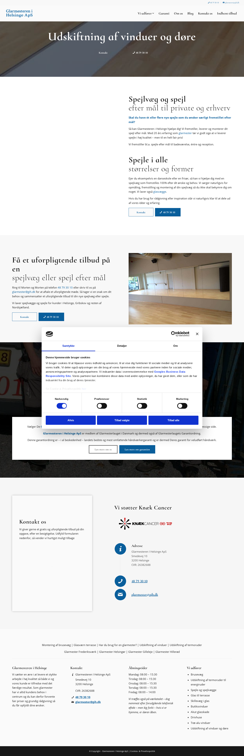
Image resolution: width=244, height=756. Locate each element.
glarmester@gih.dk (232, 2)
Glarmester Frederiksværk (80, 652)
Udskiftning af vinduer (153, 645)
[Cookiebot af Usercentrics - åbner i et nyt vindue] (173, 334)
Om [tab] (175, 345)
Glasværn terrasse (85, 645)
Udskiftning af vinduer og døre (209, 728)
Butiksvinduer (199, 706)
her (84, 388)
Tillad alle (173, 420)
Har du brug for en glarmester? (118, 645)
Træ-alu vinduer (200, 723)
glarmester (185, 133)
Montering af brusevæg (56, 645)
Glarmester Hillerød (167, 652)
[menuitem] (213, 3)
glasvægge (159, 191)
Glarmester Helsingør (112, 652)
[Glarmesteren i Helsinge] (19, 13)
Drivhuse (196, 717)
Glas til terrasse (200, 695)
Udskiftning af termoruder (186, 645)
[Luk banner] (197, 334)
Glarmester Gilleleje (140, 652)
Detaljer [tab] (122, 345)
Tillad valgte (122, 420)
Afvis (71, 420)
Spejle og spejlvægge (203, 690)
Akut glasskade (200, 712)
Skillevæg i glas (200, 701)
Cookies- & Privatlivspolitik (142, 751)
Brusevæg (197, 674)
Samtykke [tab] (68, 345)
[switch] (102, 406)
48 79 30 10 (214, 2)
